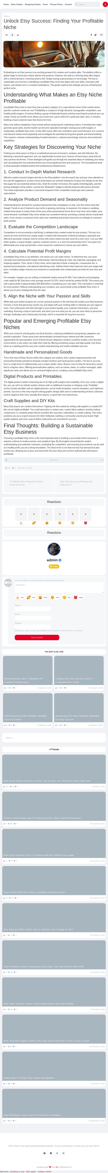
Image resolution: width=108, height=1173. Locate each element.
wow (57, 597)
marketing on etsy (16, 1171)
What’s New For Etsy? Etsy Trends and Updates (29, 1078)
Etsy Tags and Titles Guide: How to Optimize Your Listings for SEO (38, 929)
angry (81, 597)
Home (6, 4)
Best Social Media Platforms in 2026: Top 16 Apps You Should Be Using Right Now (47, 781)
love (33, 597)
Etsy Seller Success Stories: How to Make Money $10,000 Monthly (39, 1004)
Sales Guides (17, 4)
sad (69, 597)
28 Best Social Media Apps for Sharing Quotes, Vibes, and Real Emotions (42, 818)
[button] (105, 4)
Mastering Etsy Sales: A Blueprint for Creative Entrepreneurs (23, 680)
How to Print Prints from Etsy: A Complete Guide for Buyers (35, 892)
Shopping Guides (33, 4)
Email (18, 614)
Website (18, 623)
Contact (68, 4)
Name (18, 605)
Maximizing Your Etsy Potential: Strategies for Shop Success (77, 718)
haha (45, 597)
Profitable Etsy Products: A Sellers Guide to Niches (26, 483)
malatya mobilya (44, 1171)
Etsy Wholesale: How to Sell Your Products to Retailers (32, 1115)
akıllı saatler (31, 1171)
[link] (101, 35)
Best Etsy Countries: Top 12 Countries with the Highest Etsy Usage (39, 855)
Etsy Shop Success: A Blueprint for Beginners (76, 483)
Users (45, 4)
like (22, 597)
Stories (6, 16)
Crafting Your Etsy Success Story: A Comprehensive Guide (74, 680)
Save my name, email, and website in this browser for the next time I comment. (50, 631)
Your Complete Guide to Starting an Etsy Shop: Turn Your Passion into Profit (44, 966)
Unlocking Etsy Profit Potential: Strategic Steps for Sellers (25, 718)
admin (52, 560)
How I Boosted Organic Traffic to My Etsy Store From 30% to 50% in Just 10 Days (47, 1041)
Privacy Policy (56, 4)
